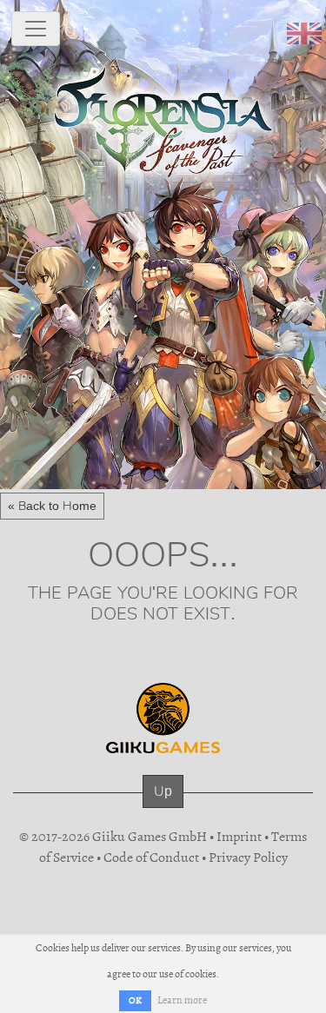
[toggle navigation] (35, 28)
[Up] (163, 808)
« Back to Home (52, 506)
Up (163, 791)
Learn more (182, 1000)
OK (135, 1000)
